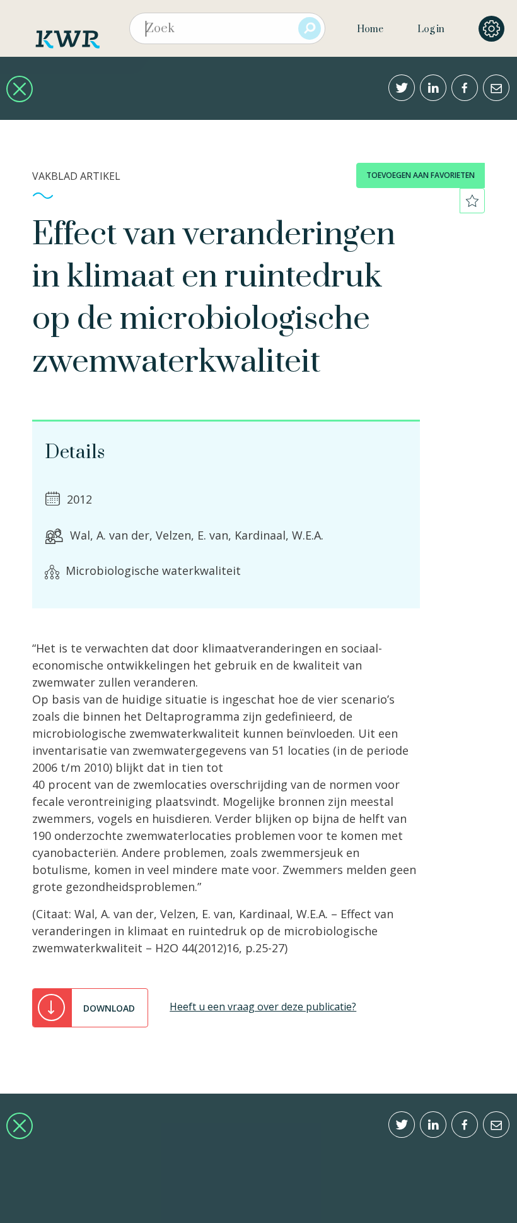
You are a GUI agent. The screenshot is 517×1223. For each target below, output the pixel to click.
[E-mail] (496, 87)
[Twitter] (401, 87)
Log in (430, 29)
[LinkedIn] (433, 87)
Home (370, 29)
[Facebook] (464, 87)
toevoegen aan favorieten (420, 175)
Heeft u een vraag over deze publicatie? (263, 1006)
